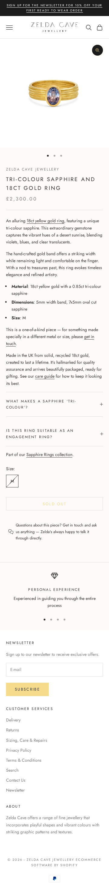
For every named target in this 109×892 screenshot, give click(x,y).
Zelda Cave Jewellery (32, 169)
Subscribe (27, 689)
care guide (44, 376)
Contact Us (15, 780)
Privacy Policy (18, 750)
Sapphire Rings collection (49, 454)
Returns (12, 730)
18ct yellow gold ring (45, 221)
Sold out (55, 504)
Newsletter (15, 790)
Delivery (13, 720)
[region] (54, 590)
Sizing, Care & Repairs (26, 740)
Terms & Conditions (23, 760)
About (13, 806)
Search (12, 770)
